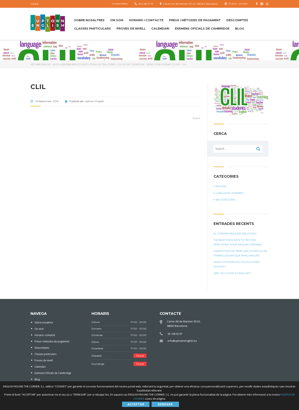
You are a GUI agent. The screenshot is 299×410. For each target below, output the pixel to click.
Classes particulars (92, 28)
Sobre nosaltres (89, 20)
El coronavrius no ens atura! (235, 233)
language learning (230, 192)
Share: (196, 118)
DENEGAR (165, 404)
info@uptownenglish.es (182, 341)
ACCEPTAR (136, 404)
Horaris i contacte (146, 20)
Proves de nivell (131, 28)
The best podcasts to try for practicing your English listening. (238, 242)
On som (116, 20)
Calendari (160, 28)
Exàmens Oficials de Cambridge (202, 28)
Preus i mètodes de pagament (195, 20)
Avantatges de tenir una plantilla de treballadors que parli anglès (240, 253)
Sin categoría (225, 199)
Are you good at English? (232, 273)
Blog (239, 28)
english (221, 186)
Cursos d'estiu (120, 3)
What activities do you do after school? (237, 264)
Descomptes (237, 20)
